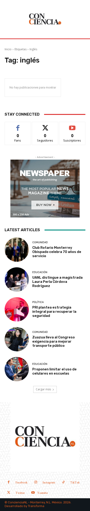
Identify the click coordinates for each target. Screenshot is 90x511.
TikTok (75, 482)
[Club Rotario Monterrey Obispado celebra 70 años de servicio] (17, 249)
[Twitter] (9, 493)
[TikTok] (63, 483)
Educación (39, 272)
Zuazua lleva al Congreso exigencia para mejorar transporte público (53, 341)
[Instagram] (36, 483)
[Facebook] (9, 483)
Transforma (36, 506)
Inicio (8, 49)
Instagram (48, 482)
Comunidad (40, 242)
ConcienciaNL (17, 502)
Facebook (21, 482)
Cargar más (43, 389)
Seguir (45, 125)
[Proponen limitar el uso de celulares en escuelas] (17, 369)
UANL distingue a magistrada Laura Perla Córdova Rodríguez (57, 281)
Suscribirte (72, 125)
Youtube (42, 493)
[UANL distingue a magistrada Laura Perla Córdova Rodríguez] (17, 279)
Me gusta (18, 125)
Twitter (20, 493)
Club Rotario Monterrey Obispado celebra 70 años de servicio (56, 252)
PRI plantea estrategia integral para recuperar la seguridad (54, 311)
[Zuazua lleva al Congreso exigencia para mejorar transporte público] (17, 339)
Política (38, 302)
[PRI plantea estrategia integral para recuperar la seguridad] (17, 309)
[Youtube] (33, 493)
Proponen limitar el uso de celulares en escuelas (54, 371)
